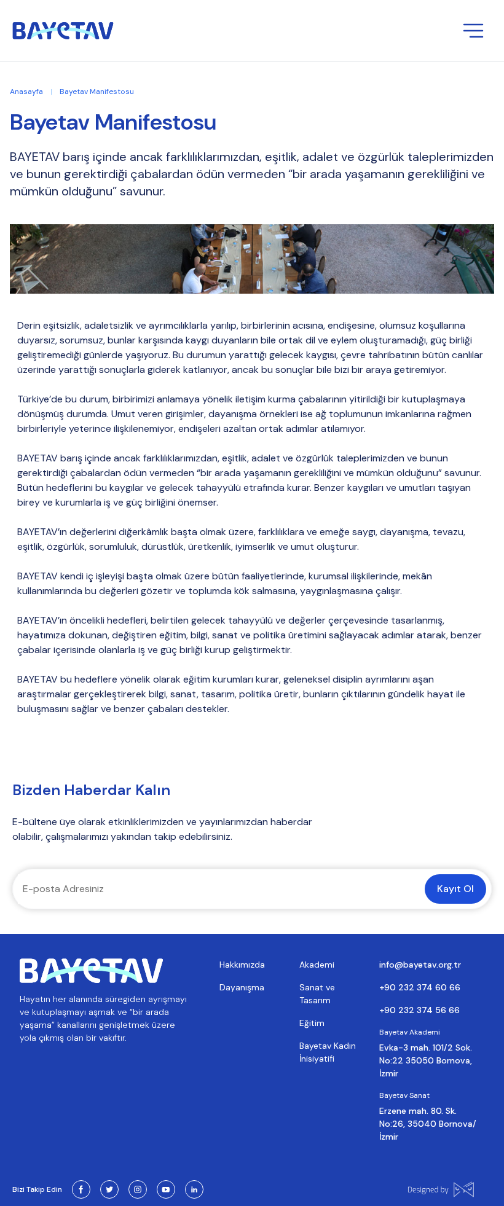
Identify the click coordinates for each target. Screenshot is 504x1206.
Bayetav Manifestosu (97, 91)
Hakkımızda (242, 964)
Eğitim (312, 1022)
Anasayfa (26, 91)
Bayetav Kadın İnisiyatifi (327, 1052)
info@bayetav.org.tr (420, 964)
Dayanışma (241, 987)
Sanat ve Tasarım (317, 994)
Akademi (316, 964)
